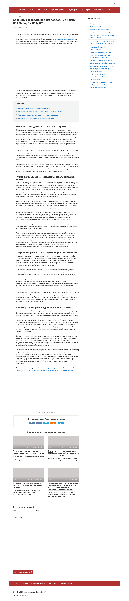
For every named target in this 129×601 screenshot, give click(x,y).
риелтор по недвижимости (64, 39)
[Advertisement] (47, 393)
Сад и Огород (85, 10)
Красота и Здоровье (58, 10)
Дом (45, 10)
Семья (31, 10)
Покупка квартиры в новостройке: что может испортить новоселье (51, 370)
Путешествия (98, 10)
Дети (38, 10)
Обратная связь (66, 583)
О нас (17, 583)
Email (37, 510)
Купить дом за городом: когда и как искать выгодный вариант (40, 112)
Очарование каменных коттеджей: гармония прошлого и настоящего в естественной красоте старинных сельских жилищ (63, 486)
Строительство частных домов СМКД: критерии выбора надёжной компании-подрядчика (63, 453)
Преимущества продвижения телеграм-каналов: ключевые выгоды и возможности (100, 55)
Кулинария (73, 10)
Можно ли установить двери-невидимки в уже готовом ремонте (28, 452)
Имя (14, 510)
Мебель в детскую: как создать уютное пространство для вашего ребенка (28, 485)
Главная (22, 10)
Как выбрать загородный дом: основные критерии (36, 118)
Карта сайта (53, 583)
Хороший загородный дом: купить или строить (34, 108)
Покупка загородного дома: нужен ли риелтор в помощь (38, 115)
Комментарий (18, 517)
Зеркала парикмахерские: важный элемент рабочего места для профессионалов (102, 69)
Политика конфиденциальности (33, 583)
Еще (108, 10)
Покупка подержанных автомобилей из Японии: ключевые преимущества (102, 77)
